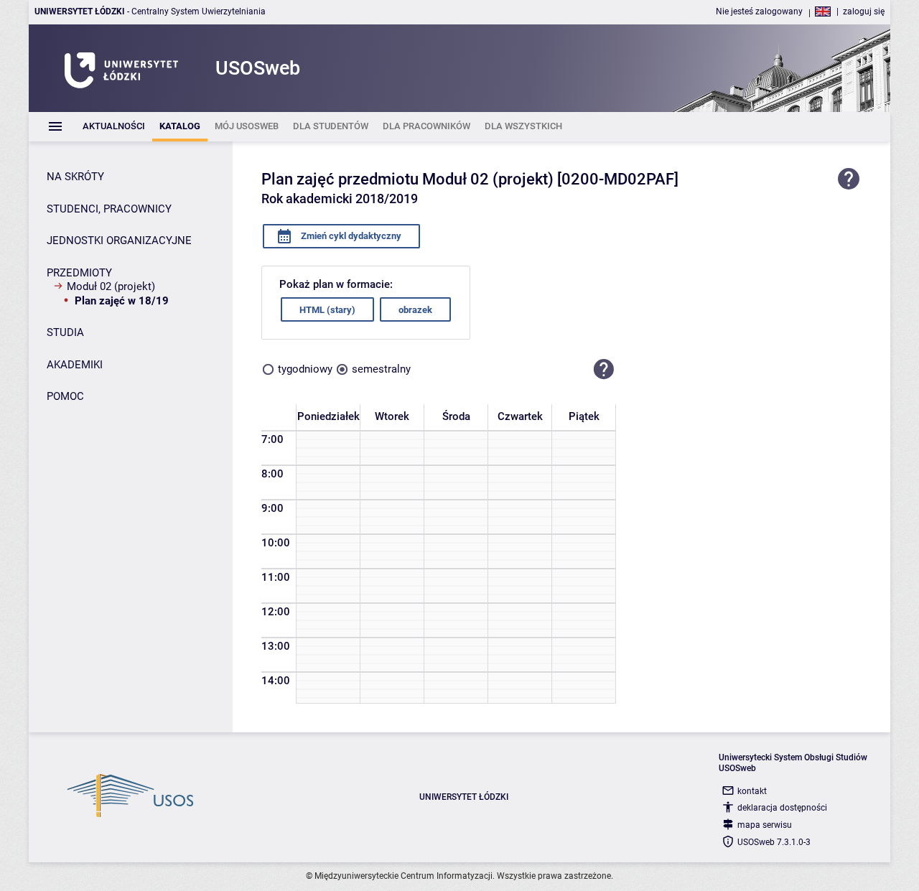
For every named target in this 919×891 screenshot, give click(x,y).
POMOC (65, 396)
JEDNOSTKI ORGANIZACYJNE (119, 240)
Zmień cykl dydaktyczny (350, 235)
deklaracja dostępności (782, 808)
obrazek (415, 309)
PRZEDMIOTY (79, 272)
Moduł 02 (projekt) (111, 286)
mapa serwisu (764, 825)
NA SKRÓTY (75, 176)
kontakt (752, 791)
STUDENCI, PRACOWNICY (109, 208)
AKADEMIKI (75, 364)
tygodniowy (305, 369)
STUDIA (65, 332)
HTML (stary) (327, 309)
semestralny (381, 369)
